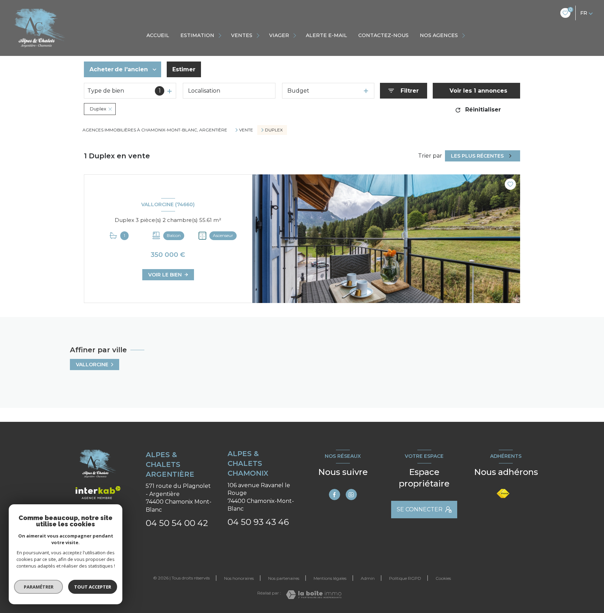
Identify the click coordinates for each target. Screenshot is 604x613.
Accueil (157, 35)
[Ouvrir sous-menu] (220, 35)
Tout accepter (92, 587)
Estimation (197, 35)
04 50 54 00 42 (177, 523)
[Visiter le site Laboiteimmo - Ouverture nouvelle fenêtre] (313, 594)
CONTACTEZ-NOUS (383, 35)
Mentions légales (330, 578)
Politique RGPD (405, 578)
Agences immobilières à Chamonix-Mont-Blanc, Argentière (154, 129)
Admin (368, 578)
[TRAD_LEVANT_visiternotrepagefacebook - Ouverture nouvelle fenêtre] (334, 494)
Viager (279, 35)
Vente (246, 130)
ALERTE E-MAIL (326, 35)
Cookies (443, 578)
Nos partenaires (283, 578)
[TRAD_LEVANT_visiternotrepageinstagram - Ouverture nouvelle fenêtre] (351, 494)
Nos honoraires (239, 578)
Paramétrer (38, 587)
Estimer (183, 69)
